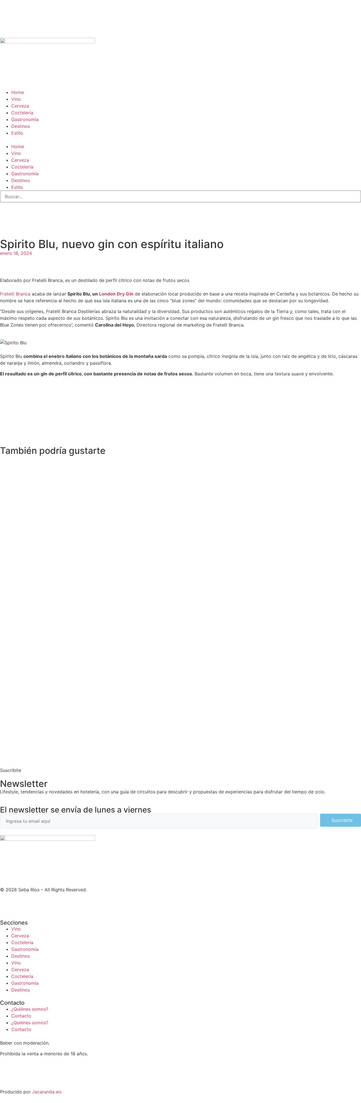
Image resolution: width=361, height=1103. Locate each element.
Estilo (17, 133)
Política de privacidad (23, 1075)
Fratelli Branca (15, 294)
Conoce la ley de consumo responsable (42, 1064)
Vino (16, 99)
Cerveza (20, 106)
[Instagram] (7, 216)
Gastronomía (25, 119)
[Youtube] (54, 216)
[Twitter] (23, 216)
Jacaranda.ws (46, 1092)
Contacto (21, 1016)
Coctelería (22, 112)
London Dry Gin (116, 294)
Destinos (20, 126)
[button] (180, 139)
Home (17, 92)
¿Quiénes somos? (29, 1009)
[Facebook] (38, 904)
